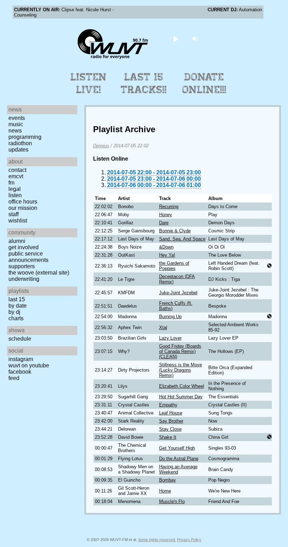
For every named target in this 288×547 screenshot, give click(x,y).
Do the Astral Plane (178, 458)
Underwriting (23, 279)
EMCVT (15, 176)
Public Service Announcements (28, 257)
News (15, 131)
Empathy (168, 404)
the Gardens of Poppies (174, 265)
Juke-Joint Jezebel (178, 292)
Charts (16, 318)
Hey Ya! (167, 255)
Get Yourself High (177, 448)
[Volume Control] (196, 38)
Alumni (16, 241)
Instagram (20, 359)
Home (165, 491)
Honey (165, 214)
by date (17, 306)
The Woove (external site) (38, 273)
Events (16, 118)
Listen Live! (89, 83)
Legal (14, 189)
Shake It (167, 437)
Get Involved (23, 247)
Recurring (168, 206)
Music (15, 124)
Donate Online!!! (204, 83)
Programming (24, 137)
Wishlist (17, 221)
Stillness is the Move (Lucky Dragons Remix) (180, 370)
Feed (13, 378)
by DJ (14, 312)
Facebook (19, 372)
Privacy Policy (189, 540)
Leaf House (170, 413)
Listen (15, 195)
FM (11, 183)
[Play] (176, 38)
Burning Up (170, 316)
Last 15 (16, 299)
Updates (18, 150)
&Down (166, 247)
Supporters (21, 266)
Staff (13, 214)
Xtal (163, 327)
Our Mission (22, 208)
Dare (164, 222)
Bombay (167, 480)
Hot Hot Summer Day (181, 396)
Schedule (19, 339)
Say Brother (171, 421)
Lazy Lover (170, 338)
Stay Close (170, 429)
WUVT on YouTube (28, 365)
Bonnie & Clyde (175, 230)
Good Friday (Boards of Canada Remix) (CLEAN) (180, 351)
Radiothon (20, 143)
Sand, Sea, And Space (182, 239)
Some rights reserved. (157, 540)
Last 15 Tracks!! (144, 83)
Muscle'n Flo (172, 501)
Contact (17, 170)
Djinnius (101, 145)
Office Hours (22, 202)
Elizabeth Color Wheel (181, 386)
